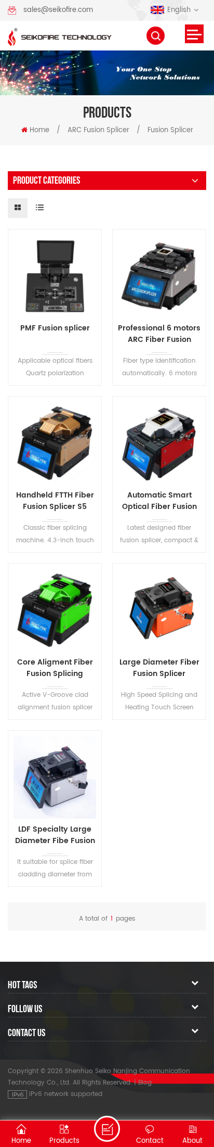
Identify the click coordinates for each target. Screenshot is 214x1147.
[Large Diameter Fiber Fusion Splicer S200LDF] (159, 610)
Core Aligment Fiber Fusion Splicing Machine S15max (55, 668)
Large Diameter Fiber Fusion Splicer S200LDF (159, 668)
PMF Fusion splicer (55, 328)
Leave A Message (107, 1129)
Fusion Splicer (170, 130)
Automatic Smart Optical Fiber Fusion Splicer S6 (159, 501)
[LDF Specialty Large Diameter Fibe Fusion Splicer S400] (55, 777)
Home (39, 130)
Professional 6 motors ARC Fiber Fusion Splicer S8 (159, 334)
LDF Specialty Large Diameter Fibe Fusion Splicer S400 (55, 835)
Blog (145, 1083)
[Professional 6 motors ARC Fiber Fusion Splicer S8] (159, 276)
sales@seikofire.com (58, 10)
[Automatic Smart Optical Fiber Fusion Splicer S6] (159, 443)
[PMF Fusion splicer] (55, 276)
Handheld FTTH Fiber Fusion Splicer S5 (55, 501)
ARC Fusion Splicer (98, 130)
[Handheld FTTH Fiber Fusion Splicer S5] (55, 443)
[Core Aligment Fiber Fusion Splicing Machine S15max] (55, 610)
